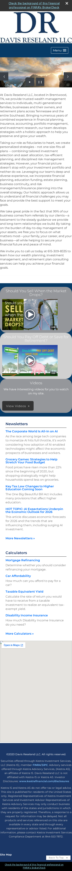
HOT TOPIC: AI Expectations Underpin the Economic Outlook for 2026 (34, 510)
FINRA (37, 765)
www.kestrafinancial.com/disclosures (44, 781)
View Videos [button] (16, 406)
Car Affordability (18, 576)
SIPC (45, 765)
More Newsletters (20, 538)
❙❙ (40, 82)
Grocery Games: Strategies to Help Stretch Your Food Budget (31, 461)
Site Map (6, 854)
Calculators (16, 553)
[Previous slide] (4, 76)
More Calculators (20, 633)
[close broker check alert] (66, 3)
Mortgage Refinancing (23, 560)
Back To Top (56, 857)
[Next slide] (68, 76)
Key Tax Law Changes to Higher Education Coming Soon (30, 488)
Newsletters (17, 424)
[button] (59, 50)
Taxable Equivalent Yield (24, 591)
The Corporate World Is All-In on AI (32, 431)
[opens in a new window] (30, 315)
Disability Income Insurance (27, 615)
